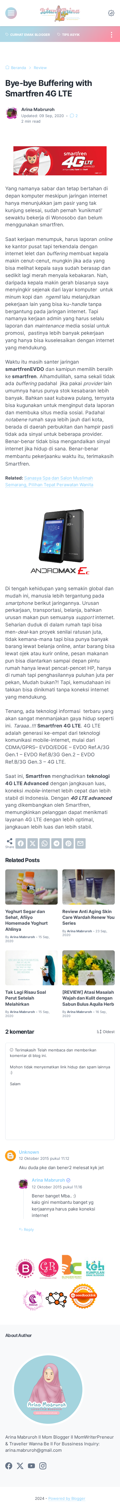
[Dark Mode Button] (111, 13)
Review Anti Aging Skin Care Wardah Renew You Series (88, 917)
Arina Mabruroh (48, 1180)
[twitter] (32, 843)
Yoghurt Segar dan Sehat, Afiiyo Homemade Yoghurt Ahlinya (26, 920)
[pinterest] (68, 843)
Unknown (29, 1152)
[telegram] (56, 843)
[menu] (11, 13)
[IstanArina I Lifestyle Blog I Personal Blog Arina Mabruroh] (60, 13)
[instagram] (42, 1466)
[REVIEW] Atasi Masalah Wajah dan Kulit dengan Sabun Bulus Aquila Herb (88, 998)
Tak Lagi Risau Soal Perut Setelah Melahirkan (25, 998)
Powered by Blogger (66, 1498)
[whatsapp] (44, 843)
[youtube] (31, 1466)
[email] (80, 843)
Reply (28, 1230)
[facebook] (20, 843)
